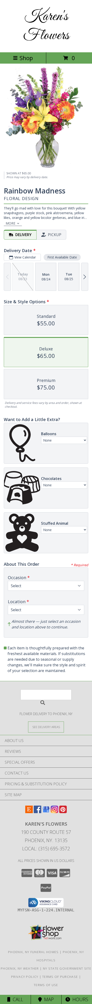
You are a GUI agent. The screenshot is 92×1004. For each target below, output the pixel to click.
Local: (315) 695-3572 (46, 848)
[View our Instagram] (54, 811)
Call (16, 999)
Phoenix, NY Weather (20, 968)
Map (48, 999)
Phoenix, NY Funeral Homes (33, 952)
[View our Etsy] (29, 811)
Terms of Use (46, 985)
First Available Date (62, 257)
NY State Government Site (67, 968)
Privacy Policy (24, 977)
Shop (26, 58)
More (10, 223)
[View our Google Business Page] (46, 811)
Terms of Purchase (60, 977)
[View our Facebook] (37, 811)
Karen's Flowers (46, 26)
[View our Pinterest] (63, 811)
